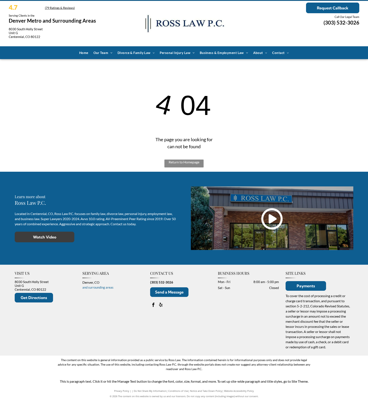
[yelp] (161, 305)
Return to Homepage (184, 162)
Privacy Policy (121, 390)
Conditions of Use (178, 390)
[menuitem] (84, 53)
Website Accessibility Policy (239, 390)
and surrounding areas (98, 287)
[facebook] (153, 305)
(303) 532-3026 (341, 22)
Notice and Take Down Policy (206, 390)
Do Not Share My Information (150, 390)
